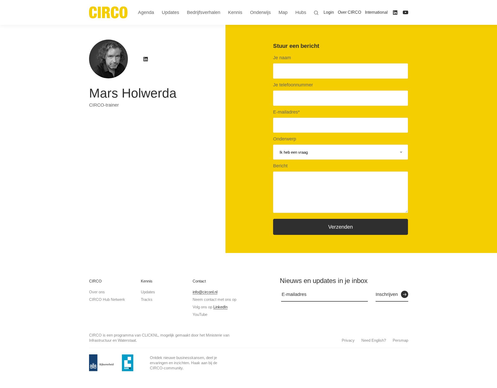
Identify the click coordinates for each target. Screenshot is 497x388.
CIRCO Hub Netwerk (107, 299)
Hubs (300, 12)
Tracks (146, 299)
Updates (148, 292)
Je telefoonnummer (293, 84)
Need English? (373, 340)
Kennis (146, 281)
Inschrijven (387, 294)
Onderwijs (260, 12)
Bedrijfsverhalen (203, 12)
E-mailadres (286, 112)
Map (283, 12)
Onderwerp (284, 138)
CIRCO (95, 281)
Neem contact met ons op (214, 299)
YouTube (200, 314)
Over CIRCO (349, 12)
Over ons (97, 292)
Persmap (400, 340)
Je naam (282, 57)
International (376, 12)
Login (329, 12)
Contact (199, 281)
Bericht (280, 165)
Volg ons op (210, 307)
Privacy (348, 340)
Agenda (146, 12)
